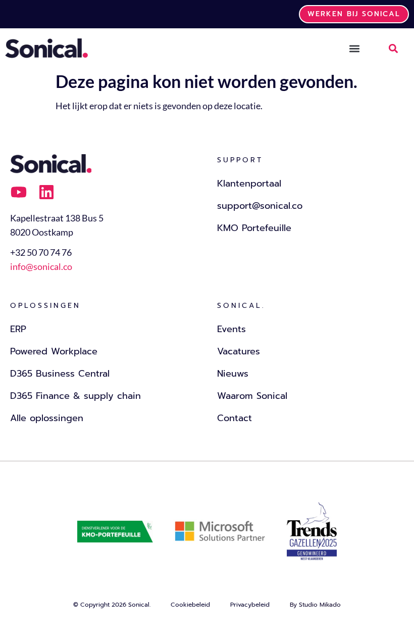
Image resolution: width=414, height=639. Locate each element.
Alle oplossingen (46, 418)
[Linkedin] (46, 192)
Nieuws (232, 374)
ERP (18, 329)
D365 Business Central (60, 374)
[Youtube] (18, 192)
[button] (354, 48)
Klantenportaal (249, 183)
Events (231, 329)
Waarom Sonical (252, 396)
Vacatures (238, 351)
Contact (234, 418)
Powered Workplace (53, 351)
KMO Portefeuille (254, 228)
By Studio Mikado (315, 604)
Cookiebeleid (190, 604)
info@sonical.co (41, 266)
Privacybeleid (250, 604)
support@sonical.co (259, 206)
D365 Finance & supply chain (75, 396)
